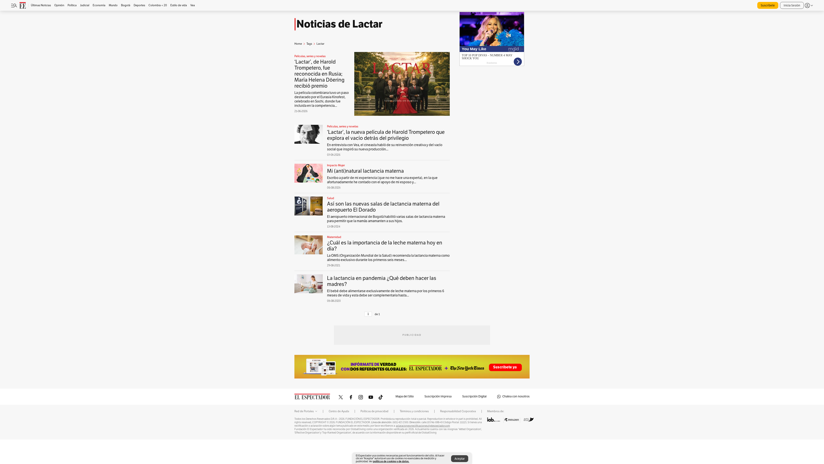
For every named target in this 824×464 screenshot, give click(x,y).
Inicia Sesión (792, 5)
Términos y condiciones (414, 411)
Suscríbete (768, 5)
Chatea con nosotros (516, 396)
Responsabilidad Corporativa (458, 411)
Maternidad (334, 237)
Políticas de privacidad (374, 411)
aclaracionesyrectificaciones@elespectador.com (423, 425)
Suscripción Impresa (437, 396)
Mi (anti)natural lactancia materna (365, 171)
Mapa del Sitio (404, 396)
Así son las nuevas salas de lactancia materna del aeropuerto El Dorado (383, 207)
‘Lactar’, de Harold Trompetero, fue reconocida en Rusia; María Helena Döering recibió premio (319, 74)
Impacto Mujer (336, 165)
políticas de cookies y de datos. (391, 461)
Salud (330, 198)
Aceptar (459, 459)
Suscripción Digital (474, 396)
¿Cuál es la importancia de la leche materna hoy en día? (384, 246)
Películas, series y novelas (310, 56)
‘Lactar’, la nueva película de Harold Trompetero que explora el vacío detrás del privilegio (386, 135)
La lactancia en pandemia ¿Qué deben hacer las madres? (381, 281)
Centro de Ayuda (339, 411)
